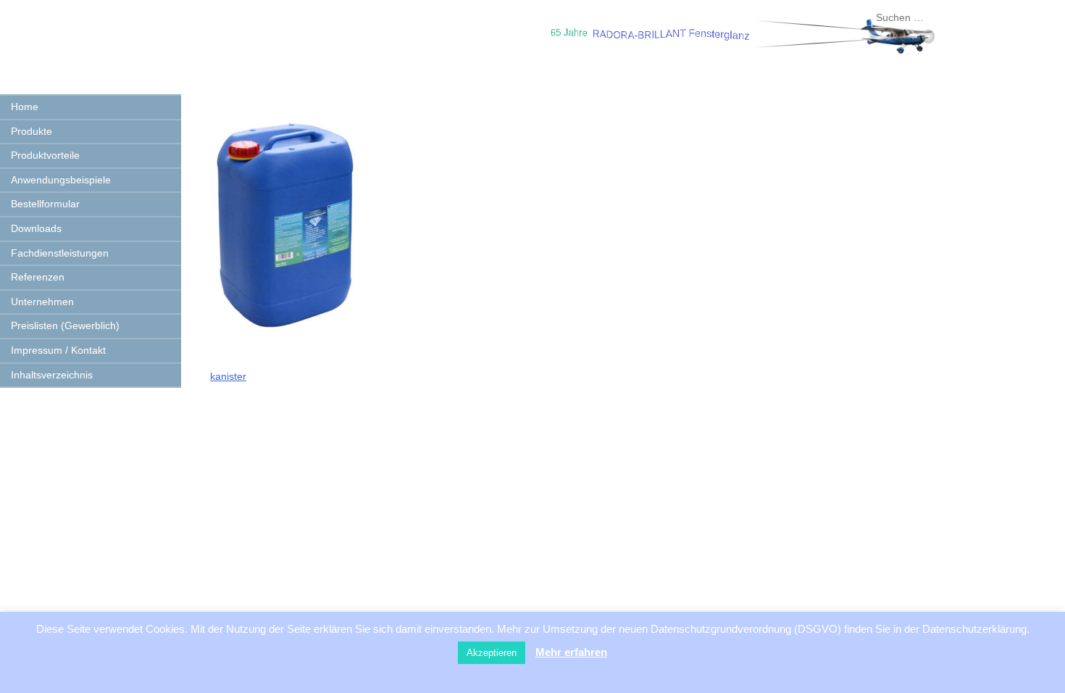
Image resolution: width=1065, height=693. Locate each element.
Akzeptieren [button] (492, 652)
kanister (228, 376)
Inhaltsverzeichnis (52, 375)
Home (24, 106)
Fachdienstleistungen (60, 253)
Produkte (31, 131)
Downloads (36, 228)
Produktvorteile (45, 155)
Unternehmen (42, 301)
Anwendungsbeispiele (61, 180)
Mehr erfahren (571, 652)
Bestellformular (45, 203)
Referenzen (37, 277)
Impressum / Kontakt (58, 350)
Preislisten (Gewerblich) (65, 325)
